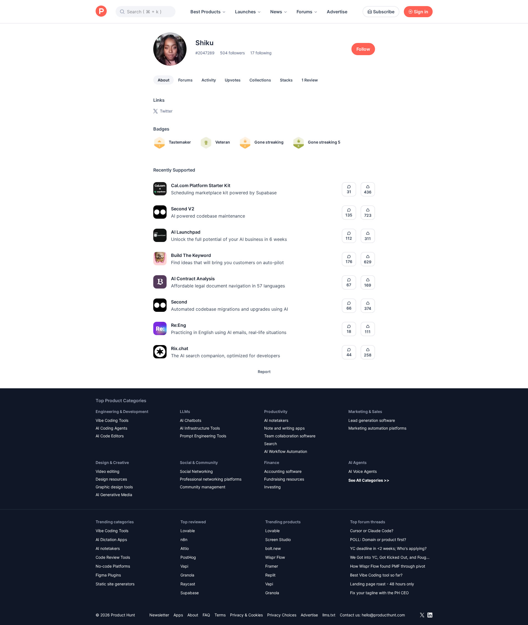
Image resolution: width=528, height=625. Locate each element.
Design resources (111, 479)
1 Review (310, 80)
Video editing (107, 471)
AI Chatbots (190, 420)
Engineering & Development (122, 411)
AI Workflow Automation (285, 451)
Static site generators (115, 583)
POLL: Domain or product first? (378, 539)
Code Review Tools (113, 557)
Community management (202, 486)
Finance (271, 462)
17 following (261, 52)
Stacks (286, 80)
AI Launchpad (185, 232)
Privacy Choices (281, 615)
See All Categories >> (368, 480)
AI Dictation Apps (111, 539)
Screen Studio (278, 539)
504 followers (232, 52)
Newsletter (159, 615)
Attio (184, 548)
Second (179, 302)
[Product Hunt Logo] (101, 11)
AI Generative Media (114, 494)
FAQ (206, 615)
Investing (272, 486)
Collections (260, 80)
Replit (270, 575)
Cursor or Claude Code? (371, 530)
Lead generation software (371, 420)
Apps (178, 615)
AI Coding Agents (111, 428)
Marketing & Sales (365, 411)
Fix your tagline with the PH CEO (379, 592)
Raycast (187, 583)
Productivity (275, 411)
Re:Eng (178, 325)
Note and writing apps (284, 428)
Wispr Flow (275, 557)
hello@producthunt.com (383, 615)
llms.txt (328, 615)
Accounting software (283, 471)
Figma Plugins (108, 575)
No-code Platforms (113, 566)
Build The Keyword (191, 255)
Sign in (421, 11)
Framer (271, 566)
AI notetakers (276, 420)
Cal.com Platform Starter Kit (200, 185)
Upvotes (233, 80)
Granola (187, 575)
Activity (208, 80)
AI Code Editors (110, 435)
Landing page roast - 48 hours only (382, 583)
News (276, 11)
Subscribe (383, 11)
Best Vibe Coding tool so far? (376, 575)
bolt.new (273, 548)
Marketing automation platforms (377, 428)
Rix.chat (179, 348)
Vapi (184, 566)
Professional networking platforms (210, 479)
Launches (245, 11)
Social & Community (199, 462)
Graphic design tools (114, 486)
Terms (220, 615)
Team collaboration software (289, 435)
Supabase (189, 592)
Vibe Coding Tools (112, 420)
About (163, 80)
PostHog (188, 557)
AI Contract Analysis (193, 278)
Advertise (337, 11)
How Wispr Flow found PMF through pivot (387, 566)
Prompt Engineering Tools (203, 435)
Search (270, 443)
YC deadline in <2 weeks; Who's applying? (388, 548)
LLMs (185, 411)
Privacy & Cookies (246, 615)
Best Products (205, 11)
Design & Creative (112, 462)
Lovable (187, 530)
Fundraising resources (284, 479)
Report (264, 371)
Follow (363, 49)
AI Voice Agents (362, 471)
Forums (304, 11)
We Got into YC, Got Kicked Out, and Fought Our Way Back (390, 558)
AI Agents (357, 462)
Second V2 (182, 208)
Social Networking (196, 471)
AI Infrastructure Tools (200, 428)
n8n (183, 539)
